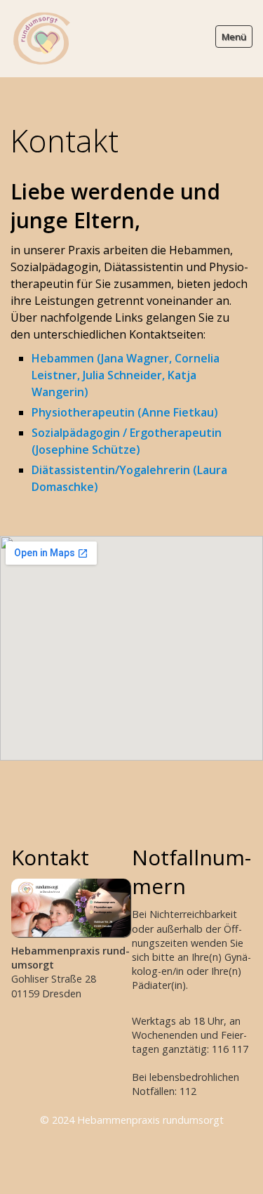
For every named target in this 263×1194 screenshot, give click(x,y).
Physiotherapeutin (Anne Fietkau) (125, 412)
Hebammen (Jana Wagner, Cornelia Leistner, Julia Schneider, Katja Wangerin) (126, 375)
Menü (234, 36)
